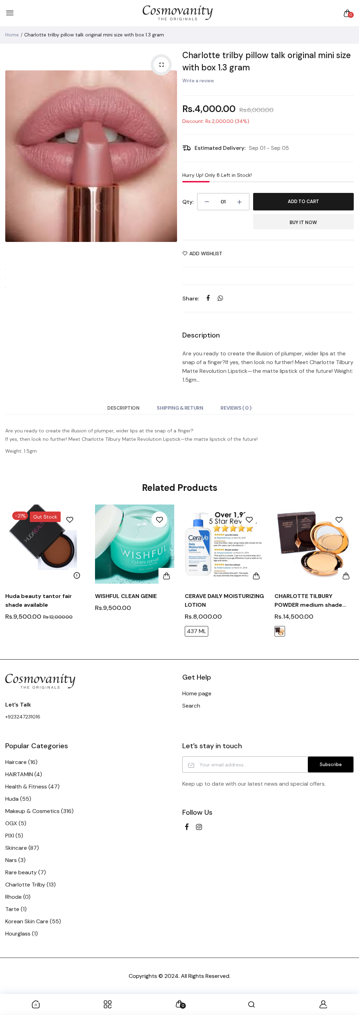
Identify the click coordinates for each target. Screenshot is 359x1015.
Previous (12, 156)
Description (123, 408)
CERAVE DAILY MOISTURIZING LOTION (224, 600)
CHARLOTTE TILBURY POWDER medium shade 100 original (308, 600)
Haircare (21, 762)
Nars (15, 860)
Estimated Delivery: (220, 148)
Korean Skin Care (33, 921)
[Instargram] (199, 827)
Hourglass (21, 933)
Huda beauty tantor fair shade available (38, 600)
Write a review (198, 81)
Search (191, 705)
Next (170, 156)
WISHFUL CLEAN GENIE (126, 596)
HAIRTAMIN (23, 774)
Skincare (22, 847)
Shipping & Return (180, 408)
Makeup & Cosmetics (39, 811)
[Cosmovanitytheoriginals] (178, 13)
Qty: (188, 202)
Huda (18, 798)
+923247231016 (22, 717)
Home (12, 35)
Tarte (16, 909)
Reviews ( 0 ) (236, 408)
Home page (196, 693)
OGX (15, 823)
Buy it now (303, 222)
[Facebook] (186, 827)
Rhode (18, 897)
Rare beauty (25, 872)
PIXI (14, 835)
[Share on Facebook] (208, 298)
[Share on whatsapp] (220, 298)
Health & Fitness (32, 786)
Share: (190, 298)
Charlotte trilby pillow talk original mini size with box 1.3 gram (266, 61)
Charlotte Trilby (30, 884)
